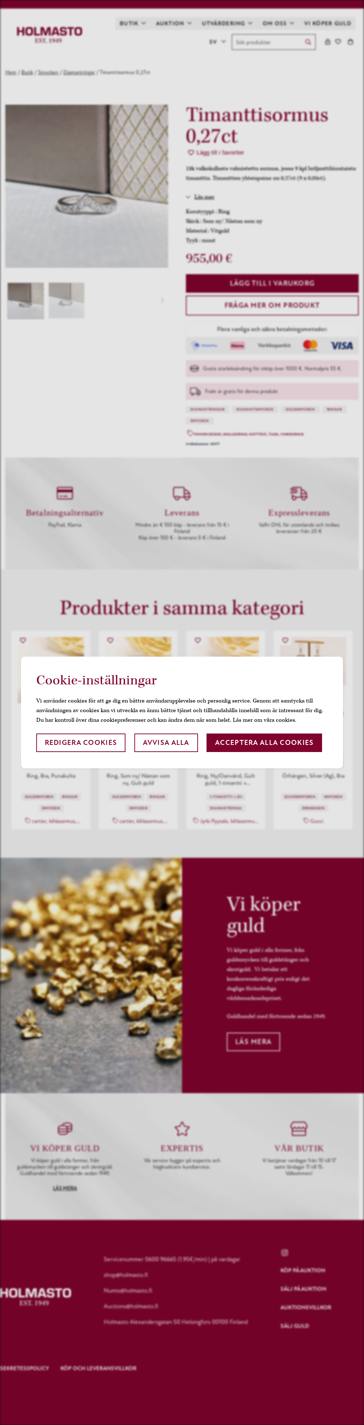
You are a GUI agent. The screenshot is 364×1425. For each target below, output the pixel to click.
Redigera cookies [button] (81, 742)
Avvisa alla (166, 742)
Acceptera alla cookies (264, 742)
